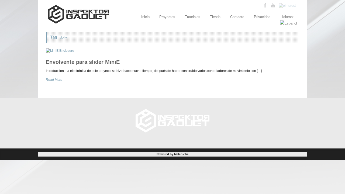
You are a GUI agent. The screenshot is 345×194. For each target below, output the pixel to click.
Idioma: (288, 17)
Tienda (215, 17)
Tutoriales (192, 17)
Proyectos (167, 17)
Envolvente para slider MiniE (83, 62)
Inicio (145, 17)
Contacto (237, 17)
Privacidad (262, 17)
